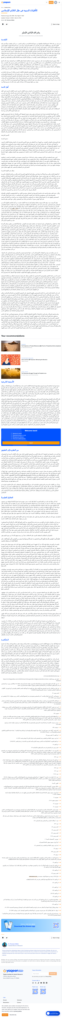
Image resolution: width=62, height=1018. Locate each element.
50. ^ (59, 870)
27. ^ (59, 786)
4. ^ (60, 688)
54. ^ (59, 882)
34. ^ (59, 816)
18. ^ (59, 747)
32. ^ (59, 806)
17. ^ (59, 744)
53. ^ (59, 879)
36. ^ (59, 823)
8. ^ (60, 707)
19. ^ (59, 750)
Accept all (5, 1015)
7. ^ (60, 701)
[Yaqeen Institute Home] (5, 2)
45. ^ (59, 851)
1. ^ (60, 676)
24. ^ (59, 774)
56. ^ (59, 890)
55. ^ (59, 887)
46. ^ (59, 854)
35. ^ (59, 820)
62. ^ (59, 910)
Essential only (13, 1015)
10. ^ (59, 716)
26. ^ (59, 783)
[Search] (46, 2)
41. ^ (59, 839)
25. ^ (59, 777)
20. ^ (59, 757)
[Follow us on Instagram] (33, 983)
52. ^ (59, 876)
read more (4, 955)
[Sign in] (55, 2)
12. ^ (59, 727)
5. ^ (60, 693)
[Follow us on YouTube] (41, 983)
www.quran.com (33, 876)
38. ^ (59, 830)
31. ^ (59, 803)
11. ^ (59, 722)
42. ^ (59, 842)
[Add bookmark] (3, 24)
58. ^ (59, 896)
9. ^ (60, 713)
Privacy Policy (48, 976)
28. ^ (59, 792)
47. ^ (59, 857)
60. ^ (59, 904)
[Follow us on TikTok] (38, 983)
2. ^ (60, 679)
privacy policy (18, 1011)
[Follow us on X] (35, 983)
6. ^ (60, 696)
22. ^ (59, 768)
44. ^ (59, 848)
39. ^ (59, 833)
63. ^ (59, 913)
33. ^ (59, 809)
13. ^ (59, 730)
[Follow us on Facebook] (44, 983)
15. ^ (59, 738)
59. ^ (59, 899)
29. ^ (59, 797)
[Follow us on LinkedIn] (46, 983)
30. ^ (59, 800)
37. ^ (59, 827)
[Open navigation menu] (59, 2)
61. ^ (59, 907)
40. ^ (59, 836)
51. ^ (59, 873)
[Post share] (6, 24)
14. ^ (59, 735)
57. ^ (59, 893)
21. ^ (59, 760)
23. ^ (59, 771)
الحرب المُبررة (14, 208)
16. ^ (59, 741)
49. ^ (59, 865)
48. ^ (59, 862)
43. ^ (59, 845)
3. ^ (60, 683)
